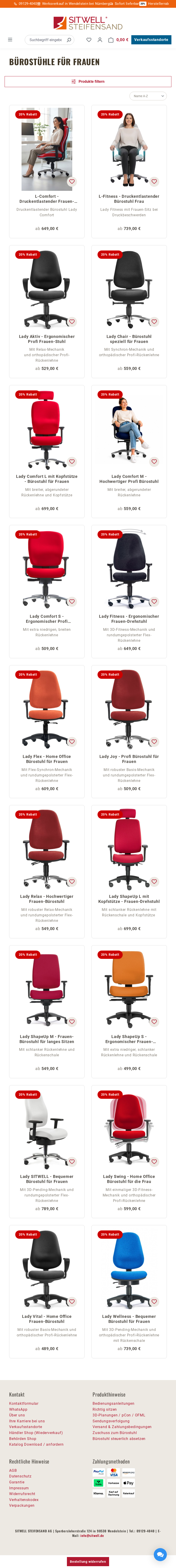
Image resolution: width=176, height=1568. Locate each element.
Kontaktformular (23, 1403)
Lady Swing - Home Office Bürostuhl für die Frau (129, 1179)
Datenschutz (20, 1476)
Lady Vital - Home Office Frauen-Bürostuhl (47, 1319)
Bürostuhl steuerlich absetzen (119, 1439)
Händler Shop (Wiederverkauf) (36, 1433)
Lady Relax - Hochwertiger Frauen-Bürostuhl (47, 899)
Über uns (17, 1415)
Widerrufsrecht (22, 1494)
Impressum (19, 1488)
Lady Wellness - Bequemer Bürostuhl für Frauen (129, 1319)
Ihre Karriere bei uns (27, 1421)
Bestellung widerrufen (88, 1561)
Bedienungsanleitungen (114, 1403)
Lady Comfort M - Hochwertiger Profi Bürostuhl (129, 479)
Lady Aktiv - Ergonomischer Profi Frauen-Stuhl (47, 339)
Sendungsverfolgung (111, 1421)
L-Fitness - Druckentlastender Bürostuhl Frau (129, 199)
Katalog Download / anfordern (36, 1444)
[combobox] (44, 40)
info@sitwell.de (92, 1535)
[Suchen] (68, 40)
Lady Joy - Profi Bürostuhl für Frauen (129, 759)
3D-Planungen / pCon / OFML (119, 1415)
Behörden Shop (22, 1439)
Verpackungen (22, 1505)
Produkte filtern (91, 81)
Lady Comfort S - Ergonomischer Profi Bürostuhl (47, 619)
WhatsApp (18, 1409)
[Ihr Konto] (99, 39)
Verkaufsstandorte (151, 39)
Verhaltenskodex (24, 1500)
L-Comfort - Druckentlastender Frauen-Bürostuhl (46, 199)
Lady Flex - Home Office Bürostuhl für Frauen (47, 759)
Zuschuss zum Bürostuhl (115, 1433)
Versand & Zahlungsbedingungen (122, 1427)
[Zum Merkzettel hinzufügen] (72, 182)
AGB (13, 1470)
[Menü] (10, 39)
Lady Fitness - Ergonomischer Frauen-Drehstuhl (129, 619)
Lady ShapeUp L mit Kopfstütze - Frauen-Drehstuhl (129, 899)
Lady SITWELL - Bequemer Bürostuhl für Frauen (47, 1179)
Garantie (16, 1482)
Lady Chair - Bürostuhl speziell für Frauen (129, 339)
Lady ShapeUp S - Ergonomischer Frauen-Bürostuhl (129, 1039)
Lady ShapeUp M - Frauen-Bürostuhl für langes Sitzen (46, 1039)
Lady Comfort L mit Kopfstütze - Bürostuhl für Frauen (47, 479)
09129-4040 (28, 4)
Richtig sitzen (105, 1409)
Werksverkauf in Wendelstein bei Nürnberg (76, 4)
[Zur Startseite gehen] (88, 23)
